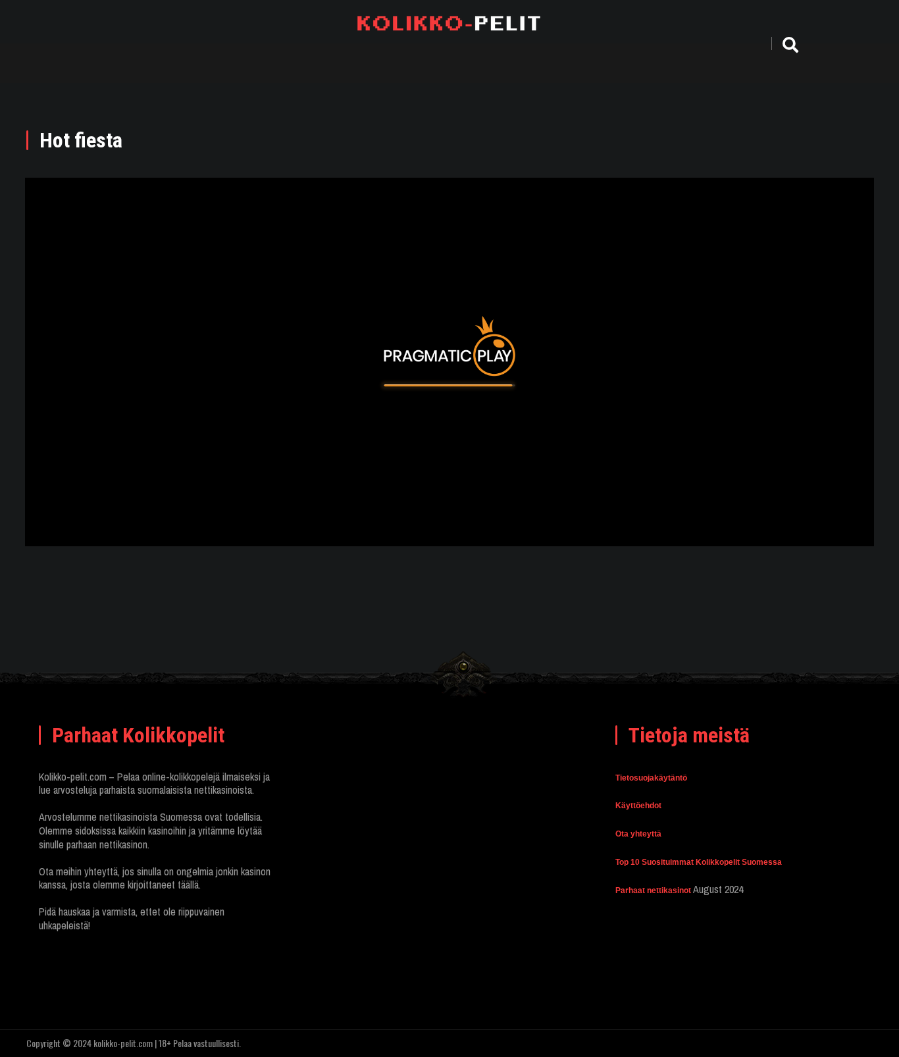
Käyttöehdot (638, 805)
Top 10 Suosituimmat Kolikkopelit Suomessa (698, 862)
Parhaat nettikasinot (653, 890)
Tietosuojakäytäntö (651, 778)
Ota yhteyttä (638, 833)
